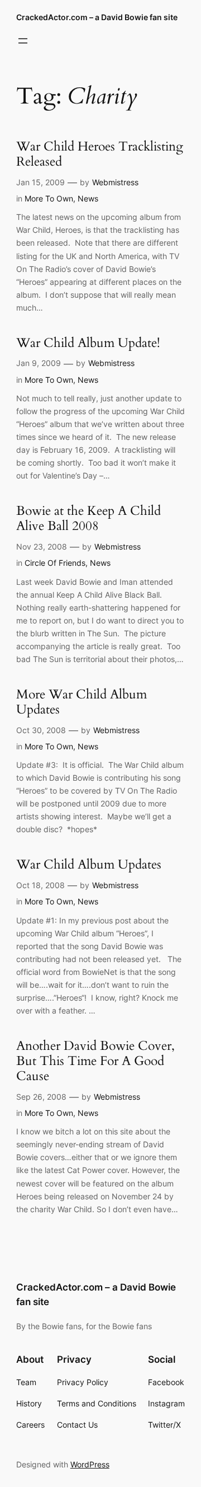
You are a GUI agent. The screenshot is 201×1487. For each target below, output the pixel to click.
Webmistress (115, 182)
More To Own (49, 198)
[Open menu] (23, 41)
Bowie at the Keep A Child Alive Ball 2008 (88, 519)
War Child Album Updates (88, 865)
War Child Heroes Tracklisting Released (99, 154)
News (88, 198)
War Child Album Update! (88, 343)
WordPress (89, 1464)
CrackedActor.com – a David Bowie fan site (97, 17)
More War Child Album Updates (81, 702)
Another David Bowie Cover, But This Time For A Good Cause (95, 1061)
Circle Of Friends (55, 562)
